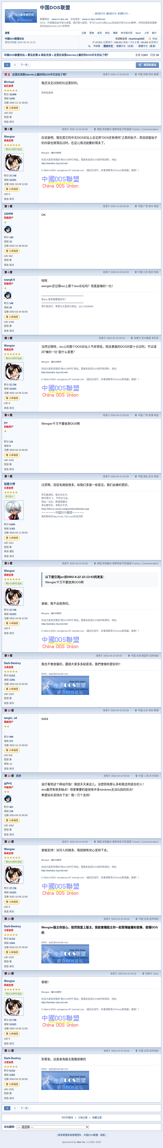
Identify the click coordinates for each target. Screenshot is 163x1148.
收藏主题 (97, 1117)
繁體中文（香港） (147, 46)
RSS (154, 38)
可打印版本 (67, 1117)
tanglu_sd (10, 718)
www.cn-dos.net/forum (93, 19)
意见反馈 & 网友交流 (39, 55)
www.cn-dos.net (60, 19)
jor (6, 422)
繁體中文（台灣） (125, 46)
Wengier (9, 136)
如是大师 (9, 483)
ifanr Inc (81, 1142)
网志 (107, 33)
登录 (91, 33)
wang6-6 (9, 279)
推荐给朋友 (150, 65)
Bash (138, 33)
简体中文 (108, 46)
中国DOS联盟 (91, 1135)
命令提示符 (126, 33)
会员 (99, 33)
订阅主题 (82, 1117)
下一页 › (25, 65)
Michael (9, 82)
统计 (154, 33)
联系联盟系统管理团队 (70, 1135)
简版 (102, 1135)
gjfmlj (8, 783)
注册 (84, 33)
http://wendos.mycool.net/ (54, 163)
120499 (8, 213)
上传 (146, 33)
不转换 (96, 46)
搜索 (115, 33)
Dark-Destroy (12, 663)
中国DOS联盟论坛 (14, 38)
